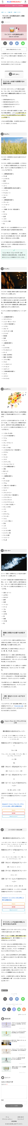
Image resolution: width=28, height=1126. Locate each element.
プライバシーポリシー (7, 1119)
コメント (4, 1084)
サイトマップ (21, 1119)
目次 (14, 74)
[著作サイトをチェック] (4, 1009)
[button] (25, 559)
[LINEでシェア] (23, 43)
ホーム (7, 1117)
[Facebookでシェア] (11, 43)
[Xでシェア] (5, 43)
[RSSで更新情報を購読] (24, 1009)
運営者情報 (14, 1121)
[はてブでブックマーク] (17, 43)
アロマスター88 (18, 706)
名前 (2, 1100)
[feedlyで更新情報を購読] (19, 1009)
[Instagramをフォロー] (14, 1009)
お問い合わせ (21, 1117)
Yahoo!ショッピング (13, 816)
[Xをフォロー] (9, 1009)
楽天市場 (13, 813)
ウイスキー (5, 990)
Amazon (13, 810)
